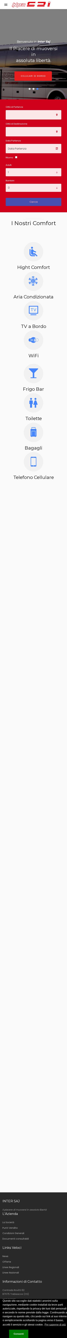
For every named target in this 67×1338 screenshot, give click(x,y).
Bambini (10, 180)
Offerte (6, 1261)
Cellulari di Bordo (33, 76)
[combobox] (33, 115)
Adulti (9, 165)
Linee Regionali (10, 1267)
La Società (8, 1222)
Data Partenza (13, 140)
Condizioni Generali (13, 1233)
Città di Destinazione (16, 123)
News (5, 1256)
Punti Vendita (10, 1228)
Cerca (34, 202)
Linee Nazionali (10, 1272)
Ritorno (9, 157)
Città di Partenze (14, 106)
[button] (4, 1334)
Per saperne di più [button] (55, 1324)
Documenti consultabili (15, 1238)
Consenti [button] (19, 1333)
